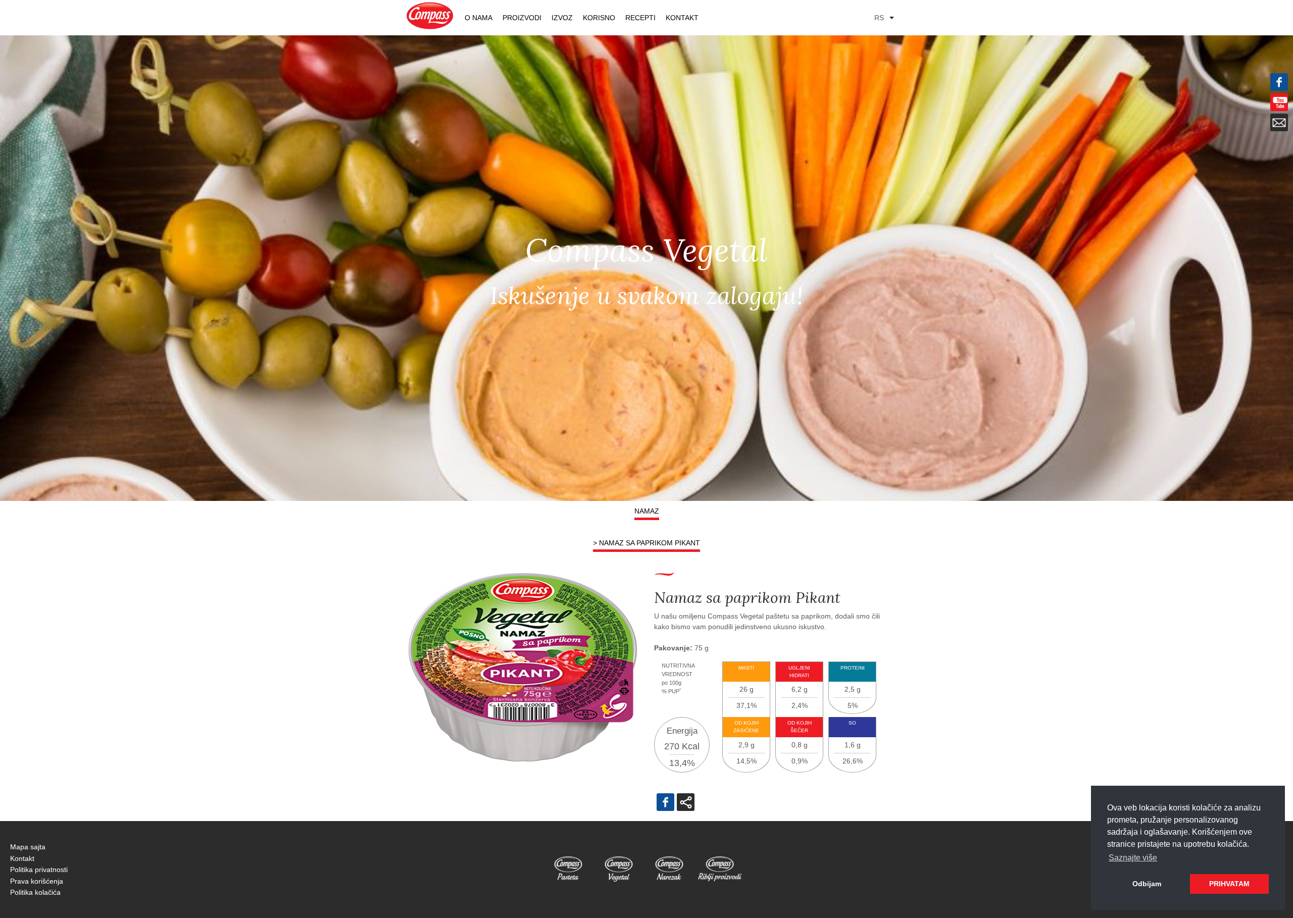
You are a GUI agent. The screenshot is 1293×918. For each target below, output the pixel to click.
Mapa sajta (27, 847)
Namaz (646, 511)
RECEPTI (640, 18)
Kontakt (682, 18)
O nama (478, 18)
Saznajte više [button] (1133, 857)
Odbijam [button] (1146, 884)
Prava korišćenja (36, 881)
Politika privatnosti (39, 869)
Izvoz (562, 18)
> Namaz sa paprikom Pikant (646, 543)
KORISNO (599, 18)
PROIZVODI (522, 18)
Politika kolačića (35, 892)
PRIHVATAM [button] (1229, 884)
